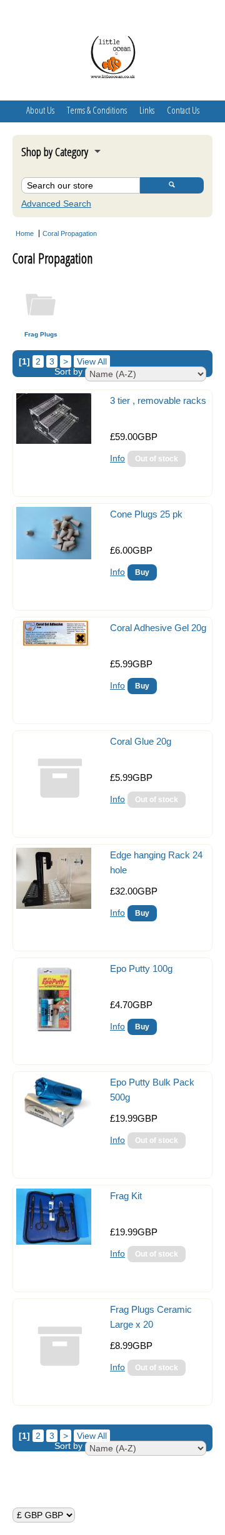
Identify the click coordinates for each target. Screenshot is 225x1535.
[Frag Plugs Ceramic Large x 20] (60, 1386)
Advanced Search (56, 203)
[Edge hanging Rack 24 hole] (53, 906)
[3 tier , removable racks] (53, 441)
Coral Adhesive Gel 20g (158, 627)
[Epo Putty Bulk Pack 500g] (53, 1127)
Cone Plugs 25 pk (146, 514)
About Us (40, 110)
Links (146, 110)
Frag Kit (126, 1195)
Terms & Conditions (97, 110)
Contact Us (183, 110)
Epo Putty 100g (141, 968)
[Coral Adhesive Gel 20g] (53, 643)
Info (117, 458)
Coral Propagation (69, 233)
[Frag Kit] (53, 1242)
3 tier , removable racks (158, 400)
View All (92, 361)
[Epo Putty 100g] (53, 1033)
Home (25, 233)
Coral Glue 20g (140, 741)
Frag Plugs (41, 334)
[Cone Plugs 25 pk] (53, 556)
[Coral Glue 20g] (60, 818)
